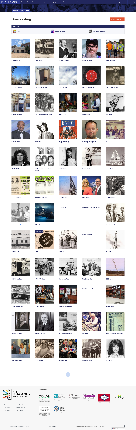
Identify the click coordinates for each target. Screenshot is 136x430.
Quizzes (46, 2)
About (78, 2)
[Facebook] (124, 426)
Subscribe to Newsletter (21, 405)
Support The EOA (20, 407)
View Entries (118, 19)
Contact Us (7, 407)
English (116, 428)
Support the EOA (121, 2)
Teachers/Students (31, 2)
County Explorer (54, 2)
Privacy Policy (19, 410)
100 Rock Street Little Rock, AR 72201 (19, 426)
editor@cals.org (53, 426)
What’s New (64, 2)
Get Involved (111, 2)
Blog (40, 2)
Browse (23, 2)
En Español (72, 2)
